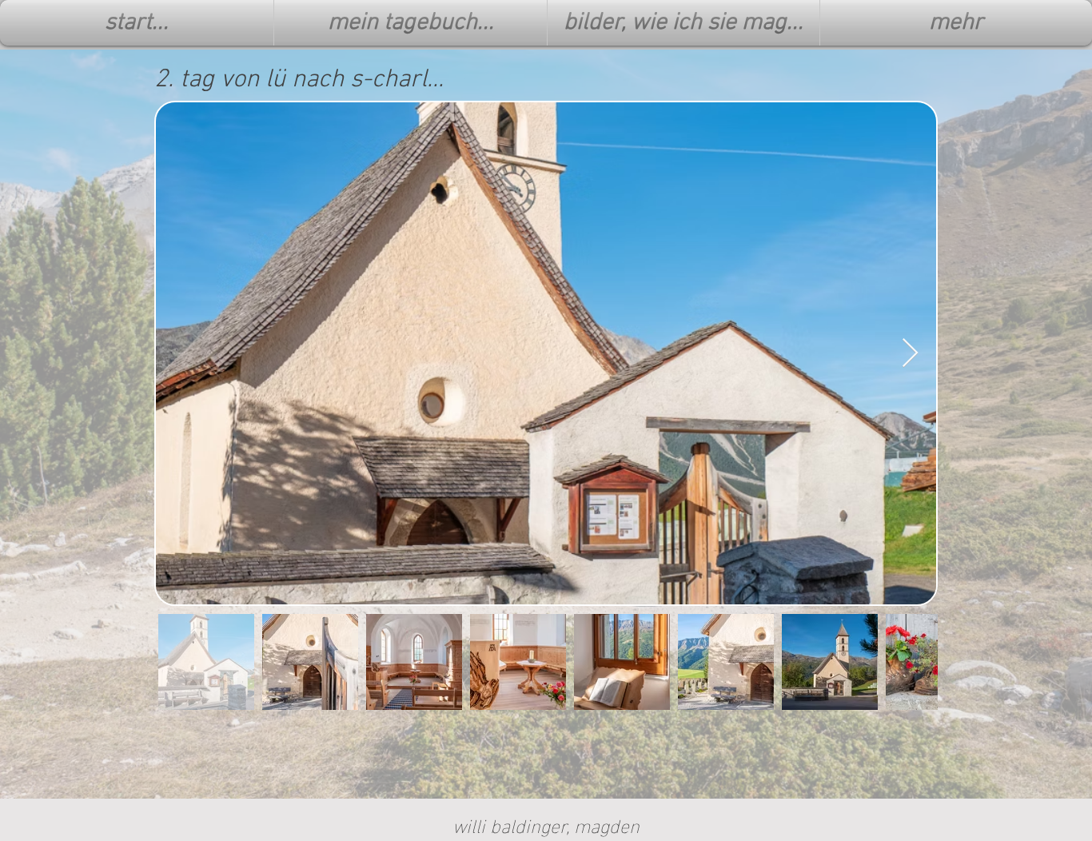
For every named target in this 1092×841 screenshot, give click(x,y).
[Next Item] (910, 353)
